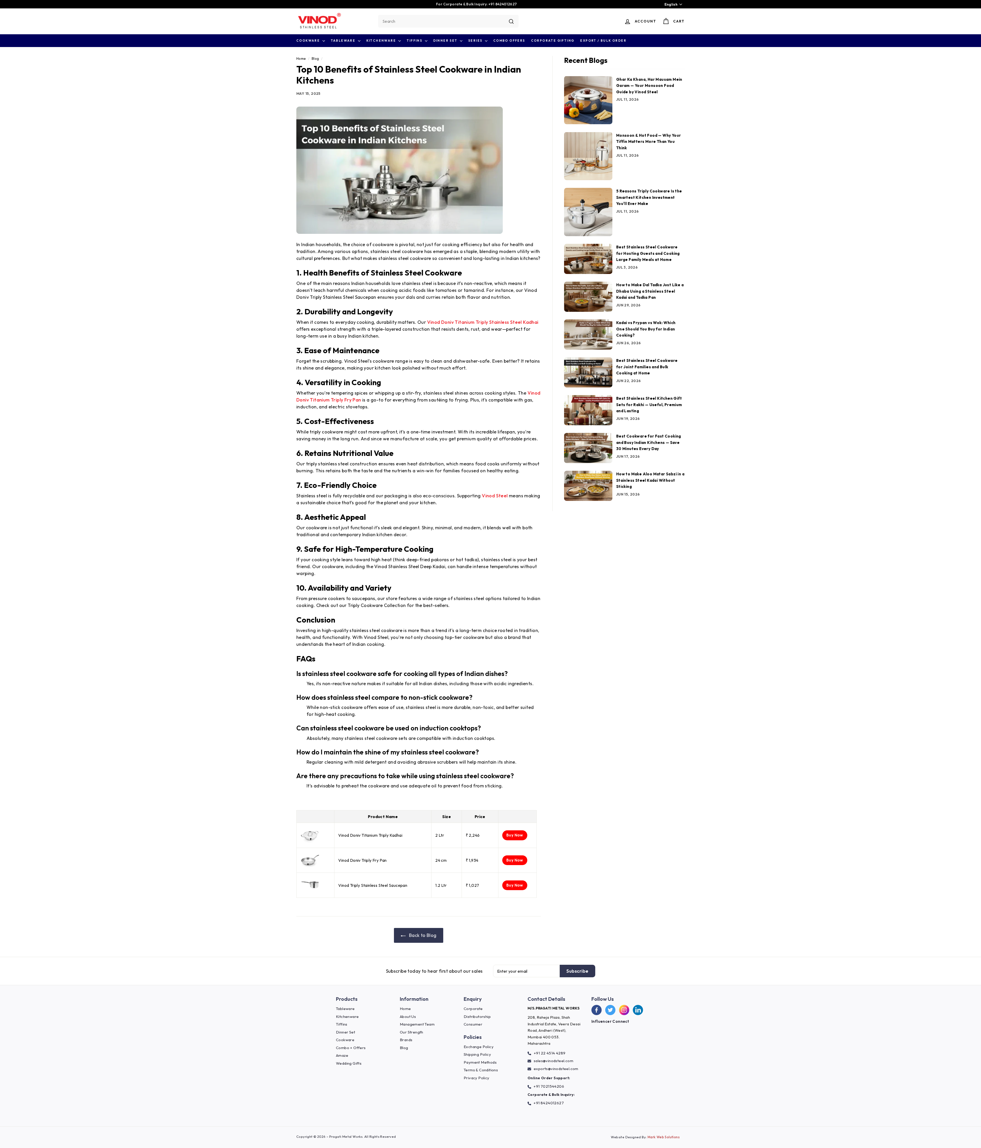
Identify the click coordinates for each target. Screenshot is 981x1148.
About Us (408, 1016)
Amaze (342, 1055)
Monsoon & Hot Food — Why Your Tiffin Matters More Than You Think (648, 141)
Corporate (473, 1008)
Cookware (308, 40)
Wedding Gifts (348, 1063)
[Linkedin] (638, 1010)
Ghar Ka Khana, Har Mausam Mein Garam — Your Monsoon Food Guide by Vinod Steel (649, 85)
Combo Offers (509, 40)
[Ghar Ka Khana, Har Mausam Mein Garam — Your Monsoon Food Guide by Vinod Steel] (588, 100)
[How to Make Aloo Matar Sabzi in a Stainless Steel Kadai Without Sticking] (588, 486)
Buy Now (514, 835)
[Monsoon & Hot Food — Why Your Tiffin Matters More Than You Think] (588, 156)
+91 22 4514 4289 (549, 1053)
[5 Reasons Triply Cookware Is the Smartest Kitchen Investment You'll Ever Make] (588, 212)
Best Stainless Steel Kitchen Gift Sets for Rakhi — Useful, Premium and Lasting (649, 404)
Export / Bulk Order (603, 40)
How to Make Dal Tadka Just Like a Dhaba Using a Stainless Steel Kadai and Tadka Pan (650, 291)
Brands (406, 1039)
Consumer (473, 1024)
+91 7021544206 (548, 1086)
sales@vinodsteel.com (553, 1060)
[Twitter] (610, 1010)
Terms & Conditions (481, 1069)
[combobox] (448, 21)
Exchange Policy (479, 1046)
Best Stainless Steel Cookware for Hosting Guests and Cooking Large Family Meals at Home (648, 253)
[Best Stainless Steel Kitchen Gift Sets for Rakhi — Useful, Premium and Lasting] (588, 410)
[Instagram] (624, 1010)
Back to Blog (422, 935)
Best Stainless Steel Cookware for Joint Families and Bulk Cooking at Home (647, 366)
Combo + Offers (351, 1047)
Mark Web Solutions (664, 1137)
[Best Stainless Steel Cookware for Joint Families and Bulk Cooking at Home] (588, 372)
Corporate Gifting (553, 40)
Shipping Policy (477, 1054)
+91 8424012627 (548, 1102)
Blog (315, 58)
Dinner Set (446, 40)
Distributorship (477, 1016)
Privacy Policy (476, 1077)
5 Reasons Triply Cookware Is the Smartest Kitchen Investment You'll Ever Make (649, 197)
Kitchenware (381, 40)
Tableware (344, 40)
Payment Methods (480, 1062)
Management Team (417, 1024)
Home (301, 58)
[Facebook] (596, 1010)
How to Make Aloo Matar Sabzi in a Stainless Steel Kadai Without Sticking (650, 480)
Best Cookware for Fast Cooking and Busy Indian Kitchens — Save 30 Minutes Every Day (648, 442)
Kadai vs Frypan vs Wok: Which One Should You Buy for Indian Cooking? (646, 329)
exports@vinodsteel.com (556, 1068)
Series (476, 40)
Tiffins (415, 40)
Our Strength (411, 1032)
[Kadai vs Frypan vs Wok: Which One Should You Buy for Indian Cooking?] (588, 334)
